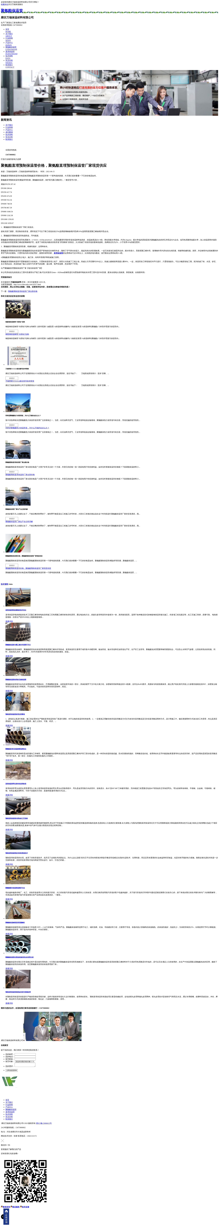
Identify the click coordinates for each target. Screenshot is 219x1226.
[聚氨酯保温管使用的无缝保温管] (18, 675)
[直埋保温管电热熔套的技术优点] (18, 606)
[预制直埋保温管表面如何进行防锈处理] (18, 988)
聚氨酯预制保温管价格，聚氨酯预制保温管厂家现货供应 (28, 568)
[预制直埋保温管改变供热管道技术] (18, 849)
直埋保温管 (58, 253)
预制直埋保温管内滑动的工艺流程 (16, 818)
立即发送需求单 (11, 1070)
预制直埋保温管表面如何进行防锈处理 (18, 992)
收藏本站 (4, 4)
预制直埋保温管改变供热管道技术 (16, 853)
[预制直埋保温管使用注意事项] (18, 710)
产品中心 (9, 130)
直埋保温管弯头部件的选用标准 (15, 784)
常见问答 (9, 137)
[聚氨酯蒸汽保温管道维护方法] (18, 884)
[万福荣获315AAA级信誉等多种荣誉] (18, 365)
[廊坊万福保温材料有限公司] (12, 1096)
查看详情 (9, 621)
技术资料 (9, 135)
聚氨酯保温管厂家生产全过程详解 (19, 521)
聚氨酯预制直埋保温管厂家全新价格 (22, 291)
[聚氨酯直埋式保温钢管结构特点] (18, 745)
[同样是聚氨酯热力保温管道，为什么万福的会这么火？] (18, 411)
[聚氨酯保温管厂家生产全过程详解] (18, 505)
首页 (7, 1100)
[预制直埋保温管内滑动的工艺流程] (18, 814)
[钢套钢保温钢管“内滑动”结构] (18, 318)
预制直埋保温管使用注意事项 (15, 714)
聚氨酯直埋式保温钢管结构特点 (15, 749)
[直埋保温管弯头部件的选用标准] (18, 779)
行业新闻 (9, 127)
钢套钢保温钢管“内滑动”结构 (17, 334)
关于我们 (9, 125)
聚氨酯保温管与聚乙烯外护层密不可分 (18, 645)
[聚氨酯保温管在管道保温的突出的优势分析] (18, 953)
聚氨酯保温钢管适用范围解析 (15, 922)
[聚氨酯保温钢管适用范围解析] (18, 918)
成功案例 (9, 132)
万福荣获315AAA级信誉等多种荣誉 (19, 381)
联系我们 (9, 139)
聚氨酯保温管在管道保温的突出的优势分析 (19, 957)
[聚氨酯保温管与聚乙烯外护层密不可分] (18, 641)
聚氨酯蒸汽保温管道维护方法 (15, 888)
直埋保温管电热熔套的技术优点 (15, 610)
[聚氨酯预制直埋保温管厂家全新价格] (18, 458)
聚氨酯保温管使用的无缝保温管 (15, 679)
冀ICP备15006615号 (44, 1123)
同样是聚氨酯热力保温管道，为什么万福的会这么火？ (27, 428)
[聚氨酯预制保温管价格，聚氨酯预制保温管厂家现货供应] (18, 552)
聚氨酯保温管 (12, 10)
